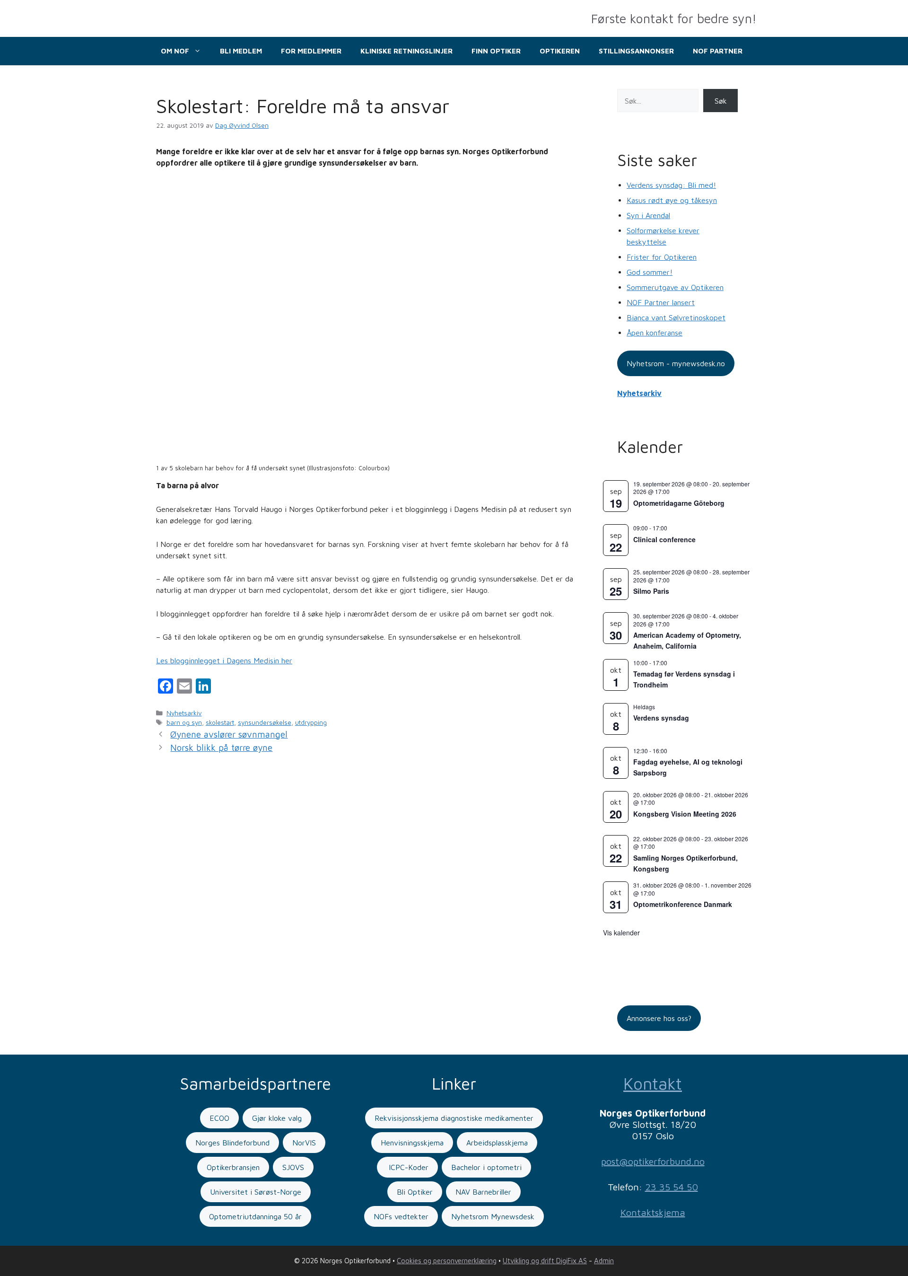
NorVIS (304, 1142)
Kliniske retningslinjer (406, 51)
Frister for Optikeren (662, 257)
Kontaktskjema (652, 1212)
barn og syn (184, 722)
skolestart (220, 722)
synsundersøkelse (264, 722)
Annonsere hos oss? (659, 1018)
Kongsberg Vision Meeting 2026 (684, 813)
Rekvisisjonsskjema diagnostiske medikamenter (454, 1118)
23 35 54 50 (671, 1186)
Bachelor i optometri (486, 1167)
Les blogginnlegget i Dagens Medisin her (224, 660)
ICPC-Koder (407, 1167)
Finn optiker (496, 51)
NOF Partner (717, 51)
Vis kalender (621, 932)
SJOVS (293, 1167)
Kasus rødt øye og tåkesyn (672, 200)
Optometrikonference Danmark (682, 904)
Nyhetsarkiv (184, 713)
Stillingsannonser (636, 51)
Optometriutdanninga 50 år (255, 1216)
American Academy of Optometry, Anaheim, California (687, 640)
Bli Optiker (415, 1192)
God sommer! (649, 272)
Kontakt (652, 1083)
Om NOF (175, 51)
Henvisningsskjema (412, 1142)
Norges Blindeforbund (232, 1142)
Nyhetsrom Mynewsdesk (492, 1216)
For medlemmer (311, 51)
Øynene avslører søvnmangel (229, 734)
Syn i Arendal (648, 215)
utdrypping (311, 722)
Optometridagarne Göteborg (679, 503)
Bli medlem (241, 51)
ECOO (219, 1118)
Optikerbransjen (233, 1167)
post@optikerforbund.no (653, 1161)
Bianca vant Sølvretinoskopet (676, 317)
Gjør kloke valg (277, 1118)
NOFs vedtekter (401, 1216)
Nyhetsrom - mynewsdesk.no (676, 363)
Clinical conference (664, 539)
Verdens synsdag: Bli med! (671, 185)
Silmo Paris (651, 591)
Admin (604, 1261)
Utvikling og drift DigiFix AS (545, 1261)
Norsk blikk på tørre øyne (221, 747)
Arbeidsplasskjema (497, 1142)
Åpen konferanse (654, 332)
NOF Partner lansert (661, 302)
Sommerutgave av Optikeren (675, 287)
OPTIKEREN (560, 51)
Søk (721, 101)
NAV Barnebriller (483, 1192)
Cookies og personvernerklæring (447, 1261)
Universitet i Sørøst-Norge (255, 1192)
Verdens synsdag (661, 717)
